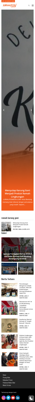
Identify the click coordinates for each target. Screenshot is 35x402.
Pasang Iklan (6, 377)
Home (4, 375)
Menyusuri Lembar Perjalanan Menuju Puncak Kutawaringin (26, 270)
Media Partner (7, 385)
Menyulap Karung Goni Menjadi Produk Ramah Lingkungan (20, 224)
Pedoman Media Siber (9, 383)
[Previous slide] (3, 110)
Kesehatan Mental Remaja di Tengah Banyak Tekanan (25, 321)
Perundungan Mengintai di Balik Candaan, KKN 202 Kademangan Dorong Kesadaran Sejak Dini (25, 288)
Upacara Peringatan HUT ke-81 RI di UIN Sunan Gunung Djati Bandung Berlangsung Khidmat (17, 256)
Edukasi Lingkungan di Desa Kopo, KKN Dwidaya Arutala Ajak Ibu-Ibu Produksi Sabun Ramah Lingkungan (26, 340)
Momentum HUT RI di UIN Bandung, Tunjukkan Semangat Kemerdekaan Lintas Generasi (26, 306)
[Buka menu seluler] (33, 5)
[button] (31, 398)
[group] (17, 110)
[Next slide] (31, 110)
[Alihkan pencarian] (29, 5)
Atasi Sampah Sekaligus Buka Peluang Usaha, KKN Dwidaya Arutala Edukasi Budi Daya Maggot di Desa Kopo (26, 358)
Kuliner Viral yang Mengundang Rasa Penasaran (9, 270)
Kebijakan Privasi (8, 380)
